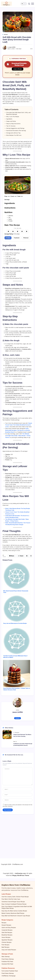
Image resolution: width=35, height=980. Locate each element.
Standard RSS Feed (7, 964)
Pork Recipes (5, 944)
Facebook (16, 237)
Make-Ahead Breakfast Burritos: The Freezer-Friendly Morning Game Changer (18, 523)
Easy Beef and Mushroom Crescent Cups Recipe (16, 915)
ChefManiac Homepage (8, 975)
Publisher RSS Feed (7, 961)
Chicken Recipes (6, 942)
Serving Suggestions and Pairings (15, 128)
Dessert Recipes (6, 925)
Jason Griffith (12, 47)
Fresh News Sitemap (8, 959)
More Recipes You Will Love (13, 135)
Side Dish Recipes (7, 932)
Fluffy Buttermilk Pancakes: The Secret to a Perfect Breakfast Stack (17, 430)
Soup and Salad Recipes (9, 949)
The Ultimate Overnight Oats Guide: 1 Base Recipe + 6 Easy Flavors (17, 435)
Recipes (4, 922)
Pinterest (25, 237)
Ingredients (9, 119)
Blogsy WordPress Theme (20, 875)
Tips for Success (10, 126)
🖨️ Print (8, 237)
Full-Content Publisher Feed (10, 971)
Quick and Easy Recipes (9, 927)
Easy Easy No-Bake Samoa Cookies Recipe (14, 911)
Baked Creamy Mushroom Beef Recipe (13, 913)
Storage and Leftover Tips (13, 133)
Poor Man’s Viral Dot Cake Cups (11, 899)
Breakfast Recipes (7, 935)
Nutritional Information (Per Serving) (16, 130)
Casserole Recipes (7, 930)
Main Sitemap (6, 956)
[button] (24, 3)
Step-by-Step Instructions (13, 123)
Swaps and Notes (11, 121)
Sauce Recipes (6, 937)
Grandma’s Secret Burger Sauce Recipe (13, 901)
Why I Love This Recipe (12, 116)
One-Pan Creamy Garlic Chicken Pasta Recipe (15, 896)
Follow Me (17, 718)
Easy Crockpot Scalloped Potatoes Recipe (14, 904)
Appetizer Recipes (7, 940)
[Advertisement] (17, 837)
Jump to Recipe (17, 69)
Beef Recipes (5, 947)
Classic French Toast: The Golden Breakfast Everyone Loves (18, 424)
